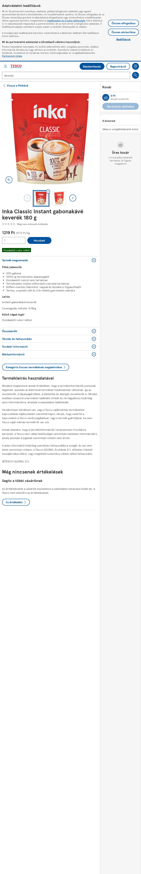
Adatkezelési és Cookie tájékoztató (66, 20)
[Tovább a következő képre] (72, 198)
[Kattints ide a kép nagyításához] (9, 179)
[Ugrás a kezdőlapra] (16, 66)
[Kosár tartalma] (105, 97)
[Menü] (5, 66)
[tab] (41, 198)
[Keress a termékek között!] (135, 75)
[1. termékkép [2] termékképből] (50, 139)
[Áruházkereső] (135, 66)
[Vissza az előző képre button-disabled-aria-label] (27, 198)
